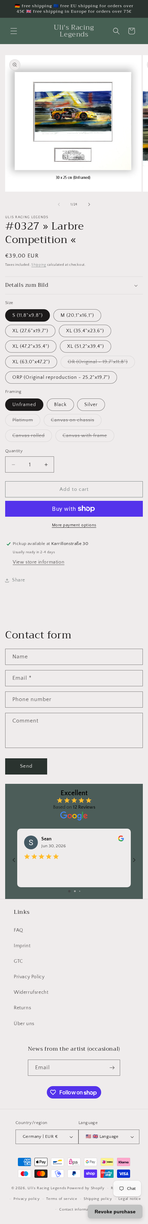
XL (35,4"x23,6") (85, 331)
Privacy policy (26, 1199)
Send (26, 766)
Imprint (22, 946)
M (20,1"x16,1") (77, 315)
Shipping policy (98, 1199)
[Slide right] (89, 204)
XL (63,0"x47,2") (31, 362)
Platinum (26, 421)
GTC (18, 961)
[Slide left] (58, 204)
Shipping (38, 265)
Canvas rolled (32, 437)
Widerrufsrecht (31, 992)
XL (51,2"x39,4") (85, 346)
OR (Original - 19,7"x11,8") (101, 363)
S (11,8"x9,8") (27, 315)
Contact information (77, 1209)
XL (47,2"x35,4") (30, 346)
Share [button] (18, 580)
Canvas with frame (88, 437)
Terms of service (61, 1199)
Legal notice (129, 1199)
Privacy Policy (29, 977)
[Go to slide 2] (75, 891)
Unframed (24, 404)
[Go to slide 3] (79, 891)
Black (60, 404)
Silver (91, 404)
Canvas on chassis (76, 421)
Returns (22, 1008)
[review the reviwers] (121, 840)
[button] (13, 31)
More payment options (74, 525)
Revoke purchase (115, 1211)
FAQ (18, 930)
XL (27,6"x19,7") (30, 331)
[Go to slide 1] (69, 891)
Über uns (24, 1023)
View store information (38, 562)
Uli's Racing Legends (47, 1188)
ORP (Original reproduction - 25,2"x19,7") (61, 377)
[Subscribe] (112, 1068)
